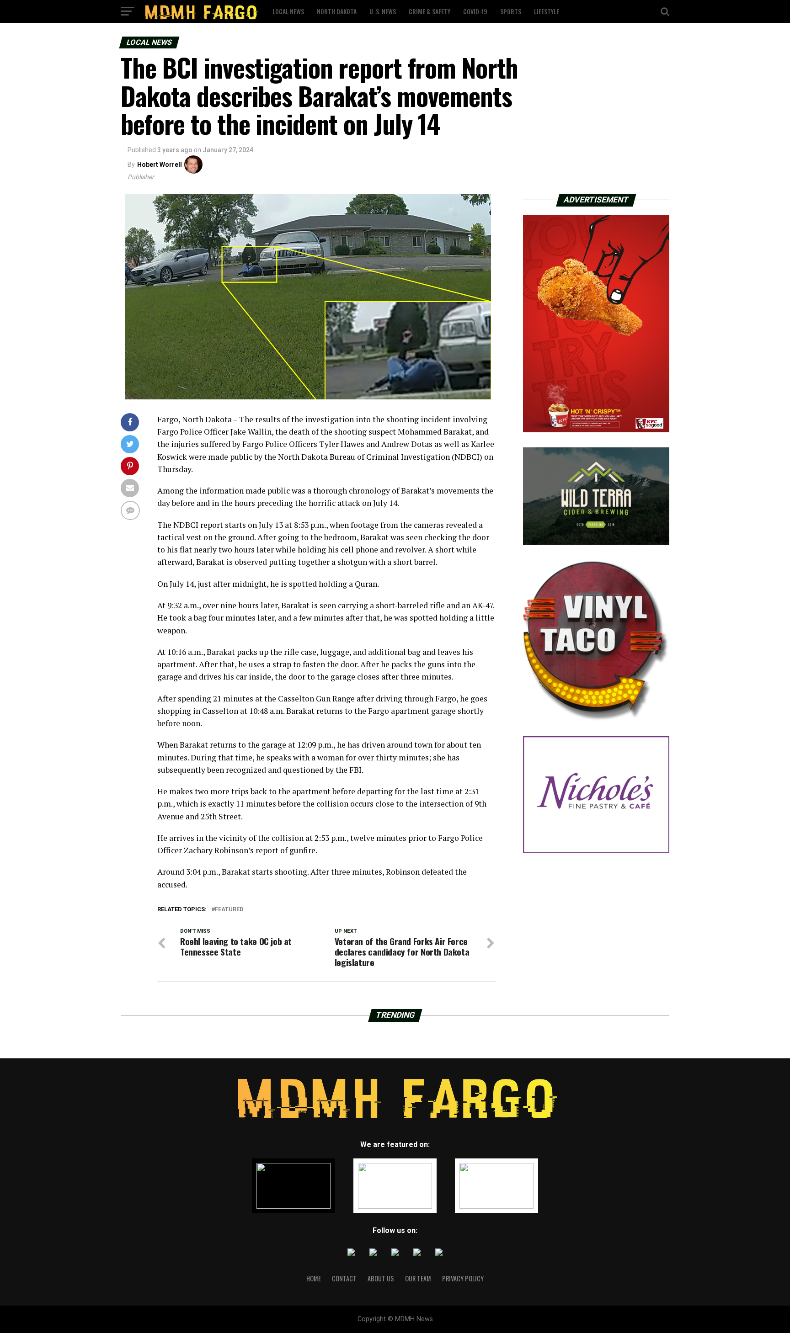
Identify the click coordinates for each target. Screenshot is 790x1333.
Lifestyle (546, 11)
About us (381, 1278)
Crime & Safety (429, 11)
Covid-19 (475, 11)
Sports (510, 11)
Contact (344, 1278)
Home (313, 1278)
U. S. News (382, 11)
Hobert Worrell (159, 164)
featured (229, 910)
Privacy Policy (463, 1278)
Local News (288, 11)
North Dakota (337, 11)
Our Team (418, 1278)
